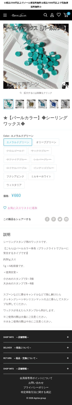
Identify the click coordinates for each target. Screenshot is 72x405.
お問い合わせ (36, 382)
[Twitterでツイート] (60, 219)
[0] (66, 15)
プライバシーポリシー (36, 387)
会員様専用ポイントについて (36, 377)
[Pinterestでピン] (53, 219)
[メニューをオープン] (5, 15)
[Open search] (45, 15)
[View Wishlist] (59, 15)
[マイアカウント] (52, 15)
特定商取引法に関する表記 (36, 391)
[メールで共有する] (66, 219)
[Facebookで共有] (47, 219)
